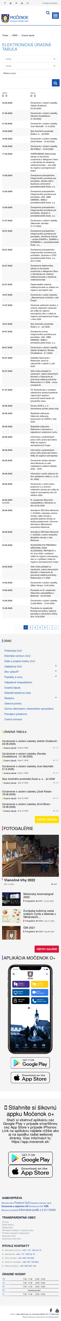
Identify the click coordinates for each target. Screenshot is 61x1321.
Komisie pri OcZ (36, 1206)
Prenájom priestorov (15, 714)
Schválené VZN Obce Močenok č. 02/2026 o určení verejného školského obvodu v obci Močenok (44, 536)
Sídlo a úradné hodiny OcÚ (19, 661)
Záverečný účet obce (11, 1238)
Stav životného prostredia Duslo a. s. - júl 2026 (41, 132)
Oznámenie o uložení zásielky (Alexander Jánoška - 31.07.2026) (43, 223)
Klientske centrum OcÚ (17, 655)
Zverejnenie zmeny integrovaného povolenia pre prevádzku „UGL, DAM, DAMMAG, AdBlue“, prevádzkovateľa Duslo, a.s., (43, 337)
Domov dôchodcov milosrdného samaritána (28, 708)
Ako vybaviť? (11, 671)
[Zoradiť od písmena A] (31, 95)
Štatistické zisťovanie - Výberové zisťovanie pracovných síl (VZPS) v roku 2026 (43, 417)
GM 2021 (29, 927)
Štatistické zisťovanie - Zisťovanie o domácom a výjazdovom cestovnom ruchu (43, 429)
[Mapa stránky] (22, 3)
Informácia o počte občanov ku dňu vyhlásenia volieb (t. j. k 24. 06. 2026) (44, 476)
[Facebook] (5, 3)
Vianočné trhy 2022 (19, 879)
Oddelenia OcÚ (13, 666)
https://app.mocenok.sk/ (30, 1141)
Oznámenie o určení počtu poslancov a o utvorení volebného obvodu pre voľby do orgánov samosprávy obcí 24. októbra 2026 (44, 489)
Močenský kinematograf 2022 (38, 895)
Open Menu (55, 15)
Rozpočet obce (9, 1235)
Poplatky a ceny (13, 677)
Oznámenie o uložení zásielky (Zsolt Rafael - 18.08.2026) (43, 140)
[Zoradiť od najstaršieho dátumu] (6, 95)
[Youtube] (10, 3)
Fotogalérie (18, 828)
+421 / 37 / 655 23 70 (31, 1250)
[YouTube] (57, 1311)
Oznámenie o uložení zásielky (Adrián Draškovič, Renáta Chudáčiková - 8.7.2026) (43, 350)
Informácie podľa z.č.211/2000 (37, 1210)
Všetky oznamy (47, 819)
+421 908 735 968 (26, 1258)
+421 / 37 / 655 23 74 (25, 1254)
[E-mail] (27, 3)
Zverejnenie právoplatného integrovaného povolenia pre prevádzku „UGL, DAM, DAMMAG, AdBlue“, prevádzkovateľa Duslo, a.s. (43, 197)
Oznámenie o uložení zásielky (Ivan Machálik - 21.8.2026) (43, 125)
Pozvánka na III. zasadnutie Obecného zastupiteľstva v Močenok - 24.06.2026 (42, 593)
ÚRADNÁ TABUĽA (15, 732)
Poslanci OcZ (22, 1202)
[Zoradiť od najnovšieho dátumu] (3, 95)
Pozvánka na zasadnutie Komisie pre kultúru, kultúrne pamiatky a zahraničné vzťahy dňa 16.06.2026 (43, 612)
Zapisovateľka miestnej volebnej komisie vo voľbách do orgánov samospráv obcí (44, 287)
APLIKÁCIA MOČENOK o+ (29, 958)
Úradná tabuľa (28, 35)
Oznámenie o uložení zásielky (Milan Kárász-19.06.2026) (43, 584)
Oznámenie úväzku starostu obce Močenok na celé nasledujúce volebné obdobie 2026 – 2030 (43, 464)
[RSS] (16, 3)
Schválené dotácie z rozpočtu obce (17, 1230)
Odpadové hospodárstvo (18, 682)
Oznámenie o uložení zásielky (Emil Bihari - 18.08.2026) (43, 147)
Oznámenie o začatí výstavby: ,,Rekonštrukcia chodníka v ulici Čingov (44, 297)
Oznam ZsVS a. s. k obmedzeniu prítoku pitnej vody (44, 407)
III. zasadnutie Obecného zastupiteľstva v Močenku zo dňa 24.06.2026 (43, 502)
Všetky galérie (46, 949)
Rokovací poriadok (9, 1210)
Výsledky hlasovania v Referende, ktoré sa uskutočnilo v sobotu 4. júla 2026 (42, 362)
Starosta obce (7, 1202)
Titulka (5, 35)
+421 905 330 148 (27, 1265)
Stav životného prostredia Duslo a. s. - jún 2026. (41, 325)
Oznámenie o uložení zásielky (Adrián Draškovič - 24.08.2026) (43, 105)
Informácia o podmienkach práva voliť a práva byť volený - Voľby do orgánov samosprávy (44, 453)
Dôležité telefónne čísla (17, 692)
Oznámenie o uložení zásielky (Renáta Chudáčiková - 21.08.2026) (43, 116)
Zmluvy (5, 1221)
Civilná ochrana (13, 719)
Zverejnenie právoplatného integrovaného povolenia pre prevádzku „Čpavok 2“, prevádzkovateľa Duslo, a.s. (43, 211)
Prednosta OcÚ (13, 650)
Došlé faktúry (8, 1224)
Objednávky (7, 1227)
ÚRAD (15, 35)
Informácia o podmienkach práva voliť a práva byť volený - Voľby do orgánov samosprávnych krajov (44, 441)
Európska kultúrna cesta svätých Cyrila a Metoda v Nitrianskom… (39, 914)
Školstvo (9, 698)
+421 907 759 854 (30, 1261)
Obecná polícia (12, 703)
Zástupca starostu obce (40, 1202)
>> (55, 627)
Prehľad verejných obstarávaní (16, 1233)
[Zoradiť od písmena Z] (35, 95)
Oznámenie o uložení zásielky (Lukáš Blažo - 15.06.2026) (43, 602)
